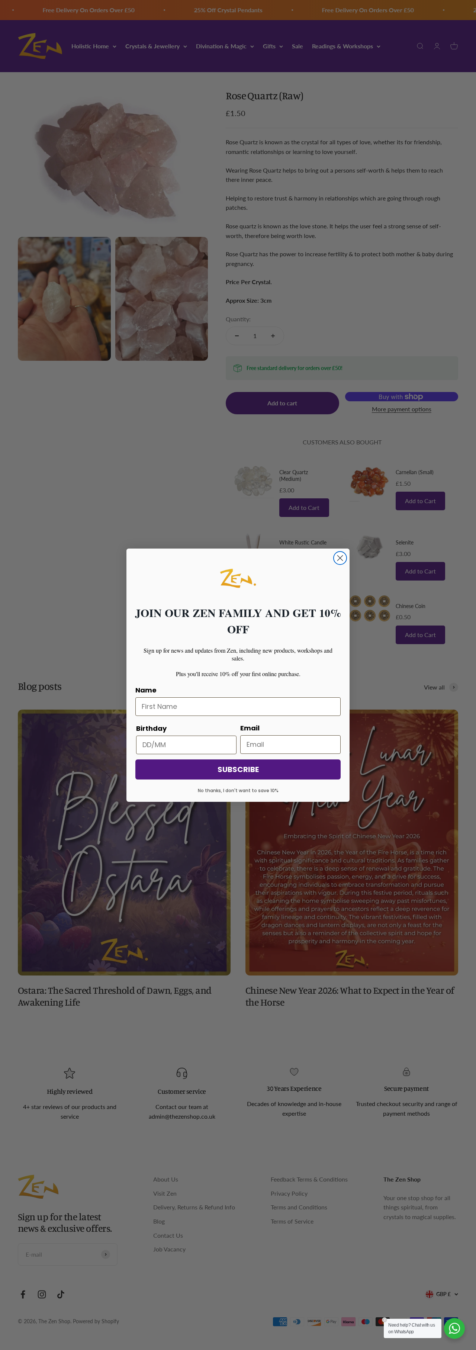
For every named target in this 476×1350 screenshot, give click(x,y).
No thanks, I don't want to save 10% (238, 790)
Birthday (151, 728)
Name (146, 690)
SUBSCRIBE (238, 769)
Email (250, 728)
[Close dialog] (340, 558)
